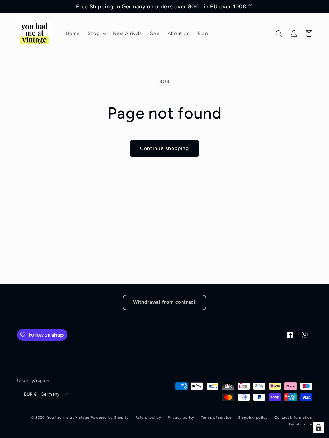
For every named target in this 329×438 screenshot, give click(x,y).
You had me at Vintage (68, 417)
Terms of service (216, 417)
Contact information (293, 417)
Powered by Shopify (110, 417)
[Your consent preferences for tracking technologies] (318, 427)
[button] (96, 33)
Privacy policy (181, 417)
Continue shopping (164, 148)
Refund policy (148, 417)
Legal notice (300, 424)
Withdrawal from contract (164, 302)
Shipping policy (253, 417)
